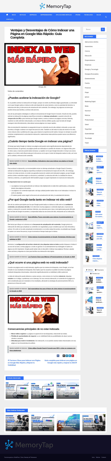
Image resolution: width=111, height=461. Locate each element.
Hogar (87, 92)
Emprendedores (46, 14)
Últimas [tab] (90, 270)
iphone (77, 14)
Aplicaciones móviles (64, 14)
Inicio (14, 14)
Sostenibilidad (89, 133)
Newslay (26, 457)
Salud (99, 14)
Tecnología (88, 14)
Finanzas (88, 88)
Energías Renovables (92, 74)
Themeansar (33, 457)
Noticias (23, 14)
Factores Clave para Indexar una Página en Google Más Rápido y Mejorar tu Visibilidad (24, 362)
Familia (87, 83)
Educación (88, 55)
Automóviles (89, 46)
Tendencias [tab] (95, 273)
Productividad (89, 120)
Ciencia (87, 51)
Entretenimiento (90, 78)
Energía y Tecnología (91, 69)
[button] (106, 17)
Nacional (88, 110)
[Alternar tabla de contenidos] (9, 95)
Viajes (87, 143)
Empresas (33, 14)
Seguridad (88, 129)
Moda (86, 106)
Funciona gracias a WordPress (12, 457)
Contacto (9, 19)
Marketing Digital (90, 101)
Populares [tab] (100, 270)
